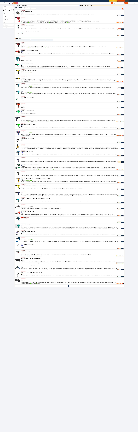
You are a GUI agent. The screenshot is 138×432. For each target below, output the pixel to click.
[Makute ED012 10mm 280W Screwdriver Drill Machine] (17, 140)
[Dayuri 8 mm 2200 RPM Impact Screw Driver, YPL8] (17, 153)
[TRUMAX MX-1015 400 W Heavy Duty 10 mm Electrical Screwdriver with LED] (17, 119)
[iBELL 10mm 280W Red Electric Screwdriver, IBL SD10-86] (17, 19)
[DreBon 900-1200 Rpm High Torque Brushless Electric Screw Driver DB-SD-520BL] (17, 260)
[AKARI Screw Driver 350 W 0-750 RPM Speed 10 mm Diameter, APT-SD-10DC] (17, 92)
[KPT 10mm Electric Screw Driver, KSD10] (17, 220)
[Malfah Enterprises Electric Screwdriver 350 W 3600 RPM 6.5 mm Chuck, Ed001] (17, 160)
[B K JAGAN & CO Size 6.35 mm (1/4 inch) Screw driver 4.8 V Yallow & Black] (17, 146)
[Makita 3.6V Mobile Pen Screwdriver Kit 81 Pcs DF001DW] (17, 58)
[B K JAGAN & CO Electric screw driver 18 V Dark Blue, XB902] (17, 233)
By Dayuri (22, 152)
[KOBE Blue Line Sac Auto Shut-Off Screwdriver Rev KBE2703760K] (17, 206)
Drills (20, 5)
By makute (22, 139)
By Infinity (22, 179)
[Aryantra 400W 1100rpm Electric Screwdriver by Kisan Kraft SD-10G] (17, 72)
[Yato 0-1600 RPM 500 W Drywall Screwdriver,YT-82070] (17, 213)
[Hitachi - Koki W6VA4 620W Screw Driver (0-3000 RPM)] (17, 99)
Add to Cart (119, 15)
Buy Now (123, 15)
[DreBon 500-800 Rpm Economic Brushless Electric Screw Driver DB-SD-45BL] (17, 280)
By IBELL (21, 18)
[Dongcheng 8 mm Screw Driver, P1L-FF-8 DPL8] (17, 132)
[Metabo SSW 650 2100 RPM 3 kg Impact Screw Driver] (17, 246)
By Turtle (22, 165)
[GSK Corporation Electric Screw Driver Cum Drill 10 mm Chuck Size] (17, 126)
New (23, 8)
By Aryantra (22, 71)
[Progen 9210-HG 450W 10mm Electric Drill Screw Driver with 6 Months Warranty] (17, 33)
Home (15, 5)
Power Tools (18, 5)
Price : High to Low (33, 8)
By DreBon (22, 77)
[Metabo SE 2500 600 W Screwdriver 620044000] (17, 253)
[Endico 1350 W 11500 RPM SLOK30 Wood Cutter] (17, 13)
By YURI (21, 111)
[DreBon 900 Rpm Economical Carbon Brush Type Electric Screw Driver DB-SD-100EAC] (17, 274)
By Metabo (22, 245)
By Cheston (22, 51)
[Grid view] (123, 9)
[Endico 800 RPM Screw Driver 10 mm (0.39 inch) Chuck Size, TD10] (17, 173)
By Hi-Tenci (22, 199)
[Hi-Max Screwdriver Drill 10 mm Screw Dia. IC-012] (17, 65)
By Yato (21, 212)
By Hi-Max (22, 64)
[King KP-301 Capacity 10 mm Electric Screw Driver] (17, 105)
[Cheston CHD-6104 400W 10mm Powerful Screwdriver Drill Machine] (17, 52)
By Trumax (22, 192)
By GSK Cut (22, 125)
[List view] (122, 9)
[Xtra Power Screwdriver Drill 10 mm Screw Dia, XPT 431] (17, 45)
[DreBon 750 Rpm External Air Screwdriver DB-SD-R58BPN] (17, 267)
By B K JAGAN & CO (23, 145)
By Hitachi (22, 98)
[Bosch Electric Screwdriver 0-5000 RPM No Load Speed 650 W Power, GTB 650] (17, 239)
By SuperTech (22, 225)
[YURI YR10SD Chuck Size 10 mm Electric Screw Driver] (17, 112)
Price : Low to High (27, 8)
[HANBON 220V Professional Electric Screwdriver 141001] (17, 27)
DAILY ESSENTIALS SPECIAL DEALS (16, 3)
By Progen (22, 32)
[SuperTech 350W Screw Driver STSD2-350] (17, 226)
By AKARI (22, 91)
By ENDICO (22, 12)
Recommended (19, 8)
